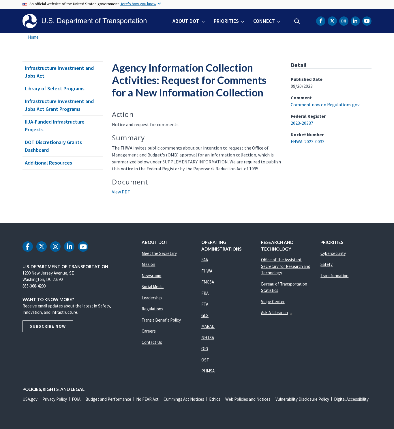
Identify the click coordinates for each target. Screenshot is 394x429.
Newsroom (151, 275)
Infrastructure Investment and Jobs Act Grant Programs (59, 105)
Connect (264, 21)
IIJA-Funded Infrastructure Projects (55, 125)
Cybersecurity (333, 253)
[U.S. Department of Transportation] (84, 21)
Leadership (152, 298)
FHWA (206, 271)
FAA (204, 259)
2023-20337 (302, 123)
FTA (204, 304)
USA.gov (29, 399)
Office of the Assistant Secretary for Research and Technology (285, 266)
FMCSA (207, 282)
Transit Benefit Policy (161, 320)
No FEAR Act (147, 399)
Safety (326, 264)
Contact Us (152, 342)
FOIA (76, 399)
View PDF (121, 192)
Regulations (152, 309)
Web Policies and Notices (248, 399)
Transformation (334, 275)
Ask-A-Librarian (274, 312)
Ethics (214, 399)
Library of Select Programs (55, 88)
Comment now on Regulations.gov (325, 104)
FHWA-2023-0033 (307, 141)
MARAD (208, 326)
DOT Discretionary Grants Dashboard (53, 146)
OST (205, 360)
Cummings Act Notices (184, 399)
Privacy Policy (54, 399)
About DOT (185, 21)
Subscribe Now (48, 326)
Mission (148, 264)
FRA (205, 293)
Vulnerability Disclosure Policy (302, 399)
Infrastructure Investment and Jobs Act (59, 72)
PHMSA (208, 371)
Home (33, 37)
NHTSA (207, 337)
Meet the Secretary (159, 253)
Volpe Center (273, 301)
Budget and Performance (108, 399)
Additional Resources (48, 162)
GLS (205, 315)
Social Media (153, 286)
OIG (204, 348)
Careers (149, 331)
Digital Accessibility (351, 399)
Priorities (226, 21)
